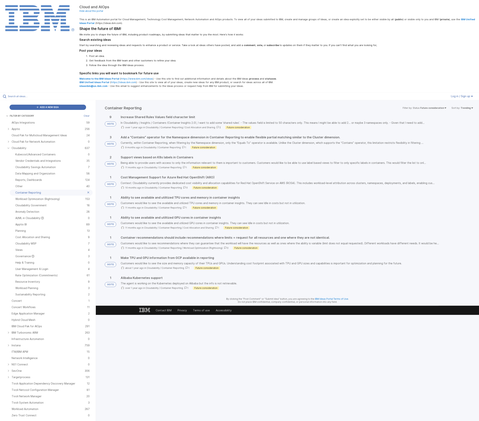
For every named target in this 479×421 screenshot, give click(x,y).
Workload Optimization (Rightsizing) (203, 248)
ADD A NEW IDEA (49, 107)
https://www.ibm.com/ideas (137, 78)
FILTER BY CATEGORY (22, 115)
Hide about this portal (91, 11)
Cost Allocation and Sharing (200, 127)
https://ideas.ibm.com (123, 82)
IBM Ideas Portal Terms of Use (331, 298)
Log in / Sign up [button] (461, 96)
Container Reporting (172, 127)
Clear (87, 115)
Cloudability (152, 127)
